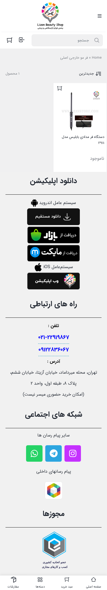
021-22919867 (53, 337)
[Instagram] (72, 453)
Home (97, 58)
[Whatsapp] (34, 453)
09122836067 (53, 349)
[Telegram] (53, 453)
